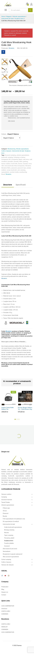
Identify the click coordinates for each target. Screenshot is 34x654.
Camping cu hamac (19, 157)
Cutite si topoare (6, 151)
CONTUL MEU (5, 611)
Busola (5, 516)
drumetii (16, 161)
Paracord (5, 513)
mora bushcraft (9, 165)
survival (12, 172)
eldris (20, 161)
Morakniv (11, 48)
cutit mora (26, 159)
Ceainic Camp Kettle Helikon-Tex (7, 408)
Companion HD (6, 159)
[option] (4, 62)
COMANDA (4, 614)
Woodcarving (11, 149)
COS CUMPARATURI (7, 606)
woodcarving (23, 172)
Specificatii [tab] (21, 185)
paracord (14, 168)
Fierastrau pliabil (9, 538)
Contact (3, 594)
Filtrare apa (6, 508)
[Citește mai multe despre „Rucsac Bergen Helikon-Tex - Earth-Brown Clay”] (25, 404)
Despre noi (4, 592)
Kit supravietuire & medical (11, 521)
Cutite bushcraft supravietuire (13, 527)
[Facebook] (2, 576)
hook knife (14, 163)
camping (10, 157)
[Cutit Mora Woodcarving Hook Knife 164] (3, 52)
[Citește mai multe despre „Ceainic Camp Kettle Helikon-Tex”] (8, 404)
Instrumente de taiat (18, 151)
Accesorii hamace (6, 499)
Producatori (4, 586)
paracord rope (21, 168)
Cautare (30, 10)
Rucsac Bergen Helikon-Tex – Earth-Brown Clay (25, 408)
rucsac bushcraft (12, 170)
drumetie (10, 161)
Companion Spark (16, 159)
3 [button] (18, 419)
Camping (4, 497)
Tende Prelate (5, 502)
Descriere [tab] (7, 185)
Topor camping (8, 535)
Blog (2, 589)
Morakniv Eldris (6, 168)
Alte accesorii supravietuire (11, 556)
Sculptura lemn (8, 540)
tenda (17, 172)
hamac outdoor (5, 163)
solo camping (21, 170)
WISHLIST (4, 627)
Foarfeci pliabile (9, 543)
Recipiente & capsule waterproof (12, 554)
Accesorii (7, 546)
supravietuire (5, 172)
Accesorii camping (10, 155)
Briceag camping (9, 530)
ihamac (20, 163)
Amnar (5, 510)
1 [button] (15, 419)
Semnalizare (6, 551)
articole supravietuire (23, 155)
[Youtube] (5, 576)
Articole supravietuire (22, 149)
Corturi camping (6, 559)
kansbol (25, 163)
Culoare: (10, 134)
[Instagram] (8, 576)
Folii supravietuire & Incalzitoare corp (14, 518)
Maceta (6, 532)
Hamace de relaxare (7, 565)
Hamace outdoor (6, 494)
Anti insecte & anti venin (10, 548)
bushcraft (4, 157)
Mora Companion (19, 165)
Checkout (4, 608)
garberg (25, 161)
